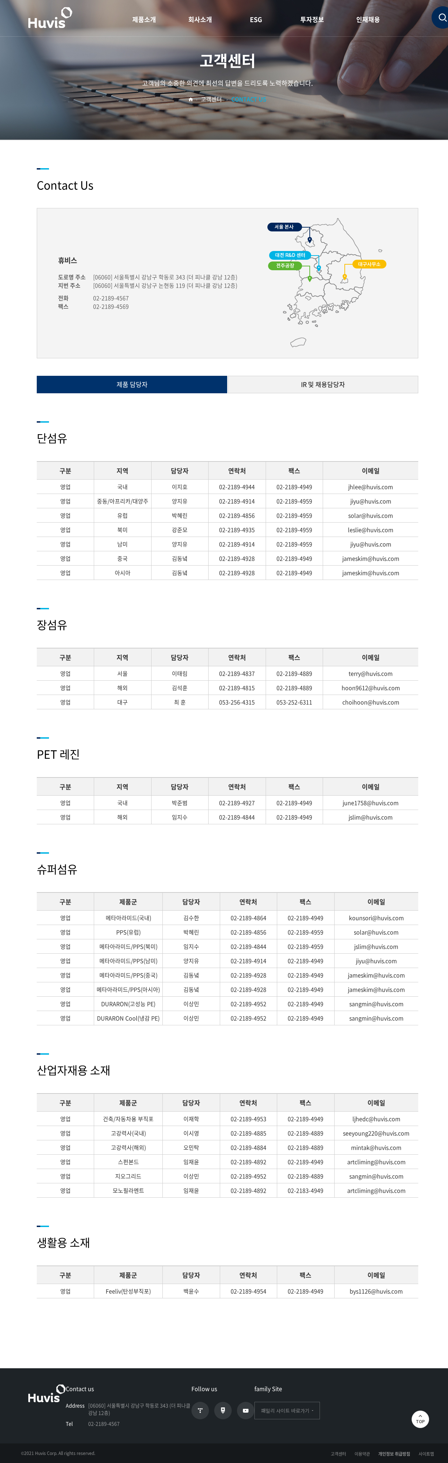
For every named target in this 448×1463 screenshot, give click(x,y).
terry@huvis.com (371, 673)
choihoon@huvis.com (370, 702)
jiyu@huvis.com (370, 501)
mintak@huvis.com (376, 1147)
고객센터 (338, 1454)
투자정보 (312, 19)
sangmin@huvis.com (376, 1003)
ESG (256, 19)
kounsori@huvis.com (376, 917)
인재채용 (368, 19)
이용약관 (362, 1454)
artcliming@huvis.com (376, 1161)
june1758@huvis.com (371, 802)
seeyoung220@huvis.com (376, 1133)
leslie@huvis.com (370, 529)
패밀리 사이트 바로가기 (285, 1410)
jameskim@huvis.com (370, 558)
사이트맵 (426, 1454)
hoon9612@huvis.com (371, 687)
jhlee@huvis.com (370, 486)
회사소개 (200, 19)
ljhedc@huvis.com (376, 1118)
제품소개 (144, 19)
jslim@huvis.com (371, 817)
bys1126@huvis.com (376, 1291)
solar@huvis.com (370, 515)
